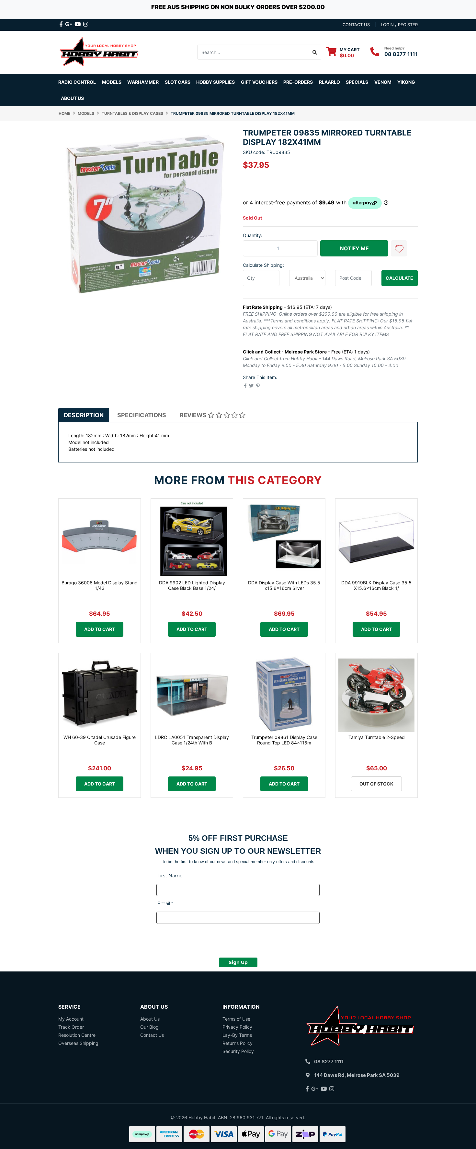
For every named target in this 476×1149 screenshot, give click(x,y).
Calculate (399, 278)
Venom (382, 82)
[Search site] (315, 52)
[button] (399, 248)
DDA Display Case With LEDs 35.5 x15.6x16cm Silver (284, 585)
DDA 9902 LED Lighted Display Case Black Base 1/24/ (192, 585)
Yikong (406, 82)
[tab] (83, 415)
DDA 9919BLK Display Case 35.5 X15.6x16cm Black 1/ (376, 585)
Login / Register (399, 24)
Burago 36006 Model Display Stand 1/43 (100, 585)
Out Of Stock (376, 783)
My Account (71, 1019)
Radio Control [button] (77, 82)
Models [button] (111, 82)
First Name (170, 876)
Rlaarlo (329, 82)
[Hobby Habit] (99, 51)
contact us (356, 24)
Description (84, 415)
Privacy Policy (237, 1027)
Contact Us (152, 1035)
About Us (72, 98)
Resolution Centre (77, 1035)
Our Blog (149, 1027)
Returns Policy (237, 1043)
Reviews (194, 415)
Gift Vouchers (259, 82)
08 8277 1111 (401, 54)
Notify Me (354, 248)
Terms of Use (236, 1019)
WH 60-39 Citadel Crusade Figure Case (99, 739)
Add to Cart (99, 629)
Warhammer (143, 82)
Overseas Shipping (78, 1043)
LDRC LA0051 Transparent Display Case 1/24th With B (192, 739)
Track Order (71, 1027)
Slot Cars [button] (177, 82)
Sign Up (238, 962)
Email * (165, 903)
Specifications (141, 415)
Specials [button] (357, 82)
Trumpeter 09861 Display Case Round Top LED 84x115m (284, 739)
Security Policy (238, 1051)
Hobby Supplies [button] (215, 82)
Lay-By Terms (237, 1035)
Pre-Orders (298, 82)
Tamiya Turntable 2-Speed (376, 737)
